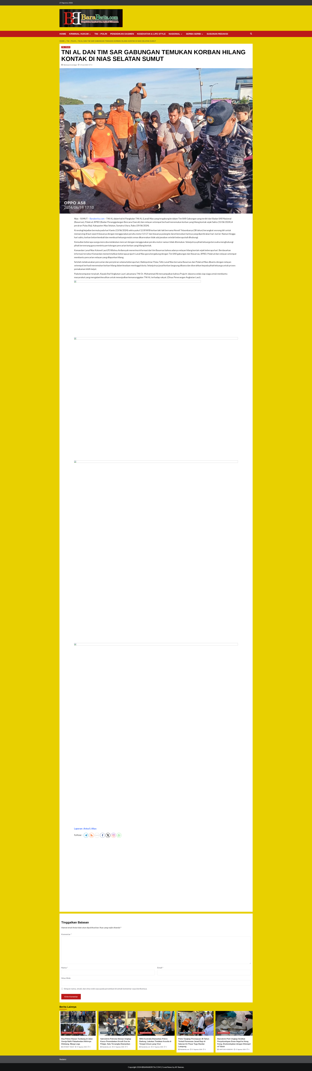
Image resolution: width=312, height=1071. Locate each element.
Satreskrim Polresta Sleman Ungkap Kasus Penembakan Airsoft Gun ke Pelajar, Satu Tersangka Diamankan (115, 1041)
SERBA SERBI (193, 34)
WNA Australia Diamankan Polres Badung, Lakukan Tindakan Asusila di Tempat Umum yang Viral (155, 1041)
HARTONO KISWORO (226, 1049)
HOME (62, 34)
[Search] (251, 34)
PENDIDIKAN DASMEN (122, 34)
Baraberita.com (106, 1047)
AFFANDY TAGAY (68, 1047)
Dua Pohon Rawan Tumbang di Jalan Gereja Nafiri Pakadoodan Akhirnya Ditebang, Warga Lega (77, 1041)
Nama (64, 967)
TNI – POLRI (100, 34)
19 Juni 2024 (84, 65)
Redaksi (62, 1059)
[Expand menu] (90, 34)
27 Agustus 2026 (82, 1047)
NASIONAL (174, 34)
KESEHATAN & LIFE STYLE (151, 34)
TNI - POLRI (66, 47)
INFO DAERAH (66, 1032)
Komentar (66, 934)
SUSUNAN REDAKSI (217, 34)
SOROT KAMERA (79, 1032)
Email (160, 967)
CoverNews (167, 1067)
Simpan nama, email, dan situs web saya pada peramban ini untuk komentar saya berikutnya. (105, 988)
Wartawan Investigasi (70, 65)
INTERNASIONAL (145, 1032)
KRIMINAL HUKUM (79, 34)
